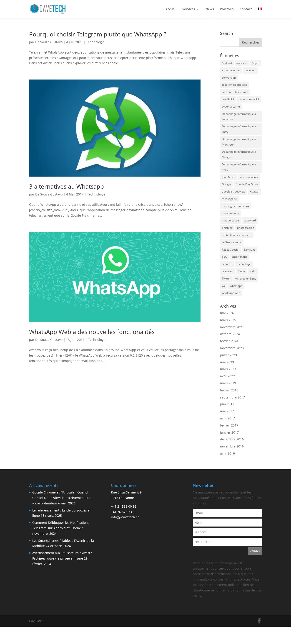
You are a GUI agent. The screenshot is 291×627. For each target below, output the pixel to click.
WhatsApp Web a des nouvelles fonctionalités (92, 332)
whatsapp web (231, 293)
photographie (245, 228)
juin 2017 (227, 404)
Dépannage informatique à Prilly (239, 167)
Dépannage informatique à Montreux (239, 141)
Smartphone (239, 257)
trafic (252, 271)
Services (188, 9)
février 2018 (229, 390)
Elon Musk (228, 177)
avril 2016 (227, 453)
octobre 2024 (230, 334)
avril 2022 (227, 376)
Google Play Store (247, 184)
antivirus (241, 63)
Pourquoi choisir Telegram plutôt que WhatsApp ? (97, 34)
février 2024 (229, 341)
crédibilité (228, 99)
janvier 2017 (229, 432)
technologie (244, 264)
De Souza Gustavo (49, 42)
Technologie (95, 42)
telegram (227, 271)
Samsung (250, 250)
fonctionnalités (248, 177)
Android (227, 63)
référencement (231, 242)
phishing (227, 228)
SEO (224, 257)
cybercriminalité (249, 99)
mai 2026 (227, 313)
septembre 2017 (232, 397)
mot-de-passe (230, 213)
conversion (229, 78)
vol (224, 286)
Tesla (241, 271)
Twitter (226, 278)
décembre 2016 (232, 439)
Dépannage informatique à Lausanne (239, 116)
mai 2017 (227, 411)
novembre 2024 (232, 327)
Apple (255, 63)
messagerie (229, 199)
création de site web (234, 85)
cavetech (250, 70)
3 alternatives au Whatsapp (66, 186)
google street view (233, 191)
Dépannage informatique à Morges (239, 154)
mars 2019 (228, 383)
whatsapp (236, 286)
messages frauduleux (235, 206)
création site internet (235, 92)
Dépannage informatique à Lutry (239, 129)
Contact (246, 9)
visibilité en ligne (245, 278)
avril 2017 (227, 418)
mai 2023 (227, 362)
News (210, 9)
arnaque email (231, 70)
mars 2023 (228, 369)
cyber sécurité (231, 106)
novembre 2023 (232, 348)
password (249, 220)
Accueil (171, 9)
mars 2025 (228, 320)
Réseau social (230, 250)
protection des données (237, 235)
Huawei (254, 191)
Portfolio (227, 9)
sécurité (227, 264)
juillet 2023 (228, 355)
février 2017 (229, 425)
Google (226, 184)
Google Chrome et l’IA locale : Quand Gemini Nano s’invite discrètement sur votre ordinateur (61, 497)
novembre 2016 (232, 446)
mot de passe (230, 220)
